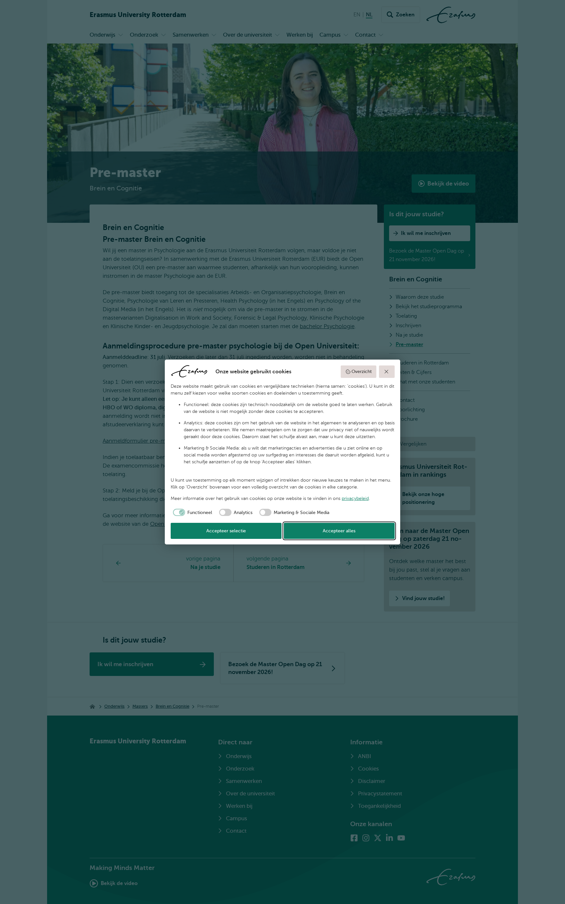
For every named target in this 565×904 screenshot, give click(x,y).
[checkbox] (192, 512)
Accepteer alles (339, 530)
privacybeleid (355, 498)
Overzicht (361, 371)
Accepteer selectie (226, 530)
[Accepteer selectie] (387, 371)
